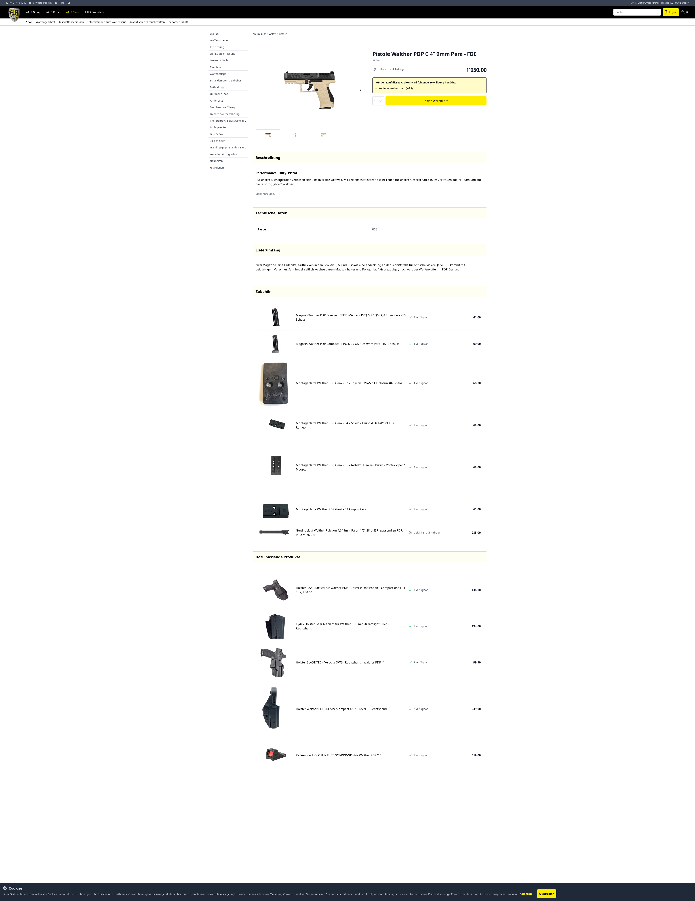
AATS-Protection (94, 12)
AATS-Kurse (53, 12)
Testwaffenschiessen (72, 22)
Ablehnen (526, 893)
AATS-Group (33, 12)
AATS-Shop (72, 12)
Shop (29, 22)
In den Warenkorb (436, 101)
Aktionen (218, 167)
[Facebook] (56, 2)
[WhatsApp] (69, 2)
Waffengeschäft (46, 22)
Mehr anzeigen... (266, 194)
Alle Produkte (261, 34)
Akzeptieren (546, 893)
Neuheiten (216, 161)
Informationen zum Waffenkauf (107, 22)
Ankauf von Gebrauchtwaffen (147, 22)
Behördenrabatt (178, 22)
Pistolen (283, 34)
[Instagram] (63, 2)
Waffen (274, 34)
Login (672, 12)
